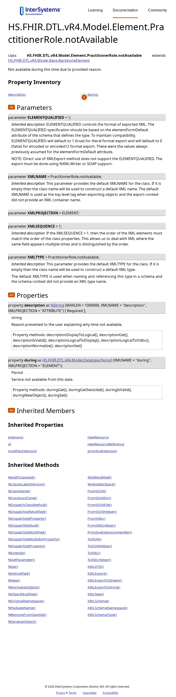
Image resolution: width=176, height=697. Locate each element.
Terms (73, 693)
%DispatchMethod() (23, 525)
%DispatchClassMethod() (27, 504)
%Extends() (16, 552)
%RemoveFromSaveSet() (27, 614)
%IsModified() (19, 573)
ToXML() (94, 552)
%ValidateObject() (102, 484)
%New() (14, 580)
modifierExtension (22, 451)
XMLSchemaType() (102, 614)
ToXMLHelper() (99, 559)
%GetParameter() (21, 559)
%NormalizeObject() (24, 587)
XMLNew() (96, 594)
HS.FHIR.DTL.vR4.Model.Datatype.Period (77, 360)
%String (57, 305)
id (9, 444)
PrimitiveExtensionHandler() (110, 532)
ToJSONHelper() (100, 546)
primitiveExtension (102, 451)
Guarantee (89, 693)
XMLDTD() (96, 566)
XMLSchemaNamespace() (108, 607)
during (93, 94)
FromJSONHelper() (102, 511)
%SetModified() (100, 477)
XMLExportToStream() (105, 580)
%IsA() (13, 566)
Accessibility (110, 693)
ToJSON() (95, 539)
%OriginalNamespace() (26, 601)
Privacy (60, 693)
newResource (98, 437)
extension (15, 437)
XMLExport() (97, 573)
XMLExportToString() (104, 587)
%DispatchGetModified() (27, 511)
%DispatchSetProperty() (26, 546)
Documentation (125, 10)
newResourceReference (106, 444)
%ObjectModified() (23, 594)
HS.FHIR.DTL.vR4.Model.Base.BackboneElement (49, 60)
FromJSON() (97, 491)
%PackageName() (22, 607)
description (17, 94)
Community (157, 10)
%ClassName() (19, 491)
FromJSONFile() (100, 504)
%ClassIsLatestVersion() (26, 484)
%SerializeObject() (22, 621)
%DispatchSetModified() (27, 532)
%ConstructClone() (22, 498)
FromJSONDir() (99, 498)
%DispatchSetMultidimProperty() (34, 539)
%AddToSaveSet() (21, 477)
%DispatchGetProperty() (27, 518)
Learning (95, 10)
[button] (11, 107)
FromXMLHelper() (102, 525)
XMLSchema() (98, 601)
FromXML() (96, 518)
